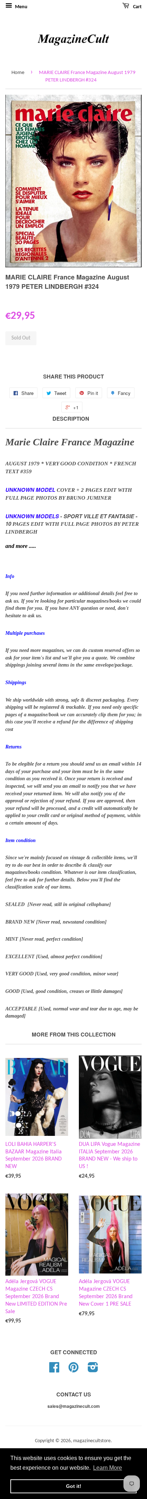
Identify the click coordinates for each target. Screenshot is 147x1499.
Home (17, 72)
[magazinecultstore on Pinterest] (73, 1370)
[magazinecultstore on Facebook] (54, 1370)
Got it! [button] (73, 1486)
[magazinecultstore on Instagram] (92, 1370)
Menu (20, 7)
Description (70, 418)
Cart (137, 7)
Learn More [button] (107, 1468)
